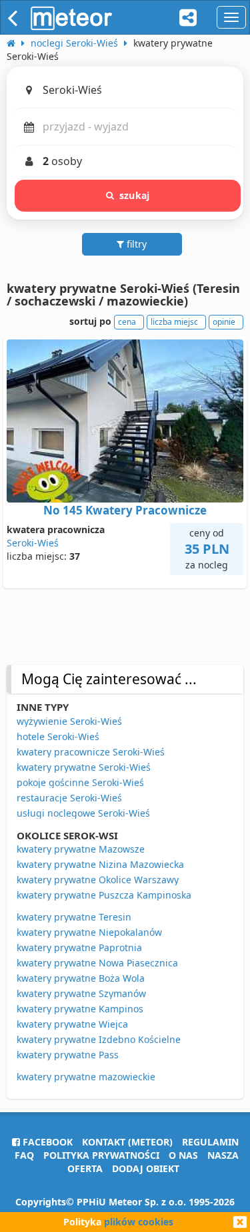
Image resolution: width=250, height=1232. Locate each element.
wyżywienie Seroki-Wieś (69, 721)
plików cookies (138, 1221)
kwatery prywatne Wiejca (72, 1024)
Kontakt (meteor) (127, 1141)
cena (127, 321)
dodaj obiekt (145, 1168)
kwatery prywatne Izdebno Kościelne (99, 1039)
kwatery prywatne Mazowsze (81, 849)
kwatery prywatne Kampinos (80, 1008)
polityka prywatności (101, 1155)
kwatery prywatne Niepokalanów (89, 932)
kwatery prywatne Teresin (74, 917)
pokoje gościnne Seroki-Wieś (80, 782)
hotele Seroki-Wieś (58, 736)
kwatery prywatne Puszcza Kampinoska (104, 895)
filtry (135, 244)
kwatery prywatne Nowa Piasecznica (97, 962)
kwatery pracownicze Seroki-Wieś (91, 751)
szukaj (134, 195)
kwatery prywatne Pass (68, 1054)
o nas (183, 1155)
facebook (46, 1141)
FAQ (24, 1155)
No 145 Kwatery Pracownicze (125, 510)
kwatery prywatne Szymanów (81, 993)
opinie (224, 321)
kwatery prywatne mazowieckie (86, 1076)
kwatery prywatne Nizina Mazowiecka (100, 864)
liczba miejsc (174, 321)
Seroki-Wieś (33, 542)
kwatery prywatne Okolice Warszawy (98, 879)
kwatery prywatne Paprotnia (79, 947)
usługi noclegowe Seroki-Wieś (83, 813)
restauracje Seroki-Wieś (69, 797)
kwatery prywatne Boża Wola (81, 978)
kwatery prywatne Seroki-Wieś (84, 767)
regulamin (210, 1141)
